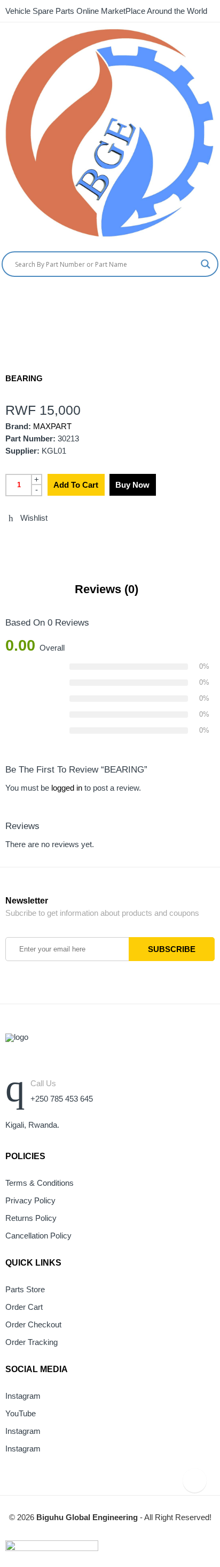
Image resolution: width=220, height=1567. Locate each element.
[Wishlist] (216, 298)
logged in (66, 788)
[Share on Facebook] (28, 541)
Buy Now (132, 484)
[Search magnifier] (205, 264)
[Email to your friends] (48, 541)
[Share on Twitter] (8, 541)
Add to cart (75, 484)
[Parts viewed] (195, 1480)
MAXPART (52, 426)
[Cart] (196, 298)
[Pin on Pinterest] (68, 541)
